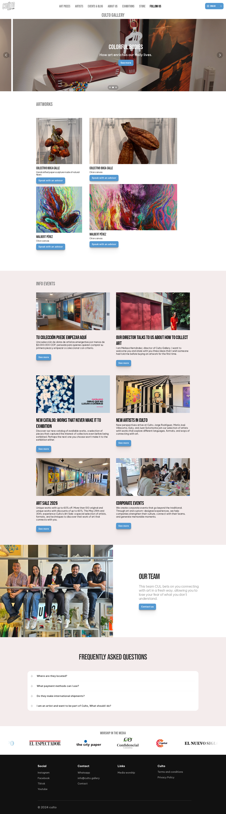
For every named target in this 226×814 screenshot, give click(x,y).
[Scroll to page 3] (116, 87)
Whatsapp (84, 772)
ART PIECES (64, 6)
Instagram (44, 772)
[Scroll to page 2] (113, 87)
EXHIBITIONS (128, 6)
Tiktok (41, 783)
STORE (142, 6)
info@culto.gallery (89, 778)
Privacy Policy (166, 777)
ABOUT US (112, 6)
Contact (83, 783)
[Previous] (6, 55)
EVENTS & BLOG (95, 6)
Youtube (43, 789)
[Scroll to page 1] (109, 87)
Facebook (44, 778)
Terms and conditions (170, 771)
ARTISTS (79, 6)
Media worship (126, 772)
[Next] (220, 55)
